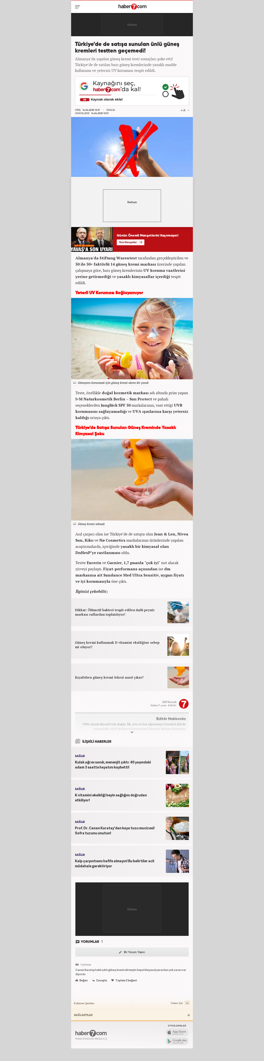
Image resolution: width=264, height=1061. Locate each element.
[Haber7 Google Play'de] (177, 1041)
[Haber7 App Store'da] (177, 1032)
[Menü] (78, 7)
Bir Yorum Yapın (134, 952)
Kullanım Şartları (84, 1003)
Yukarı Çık (177, 1003)
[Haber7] (132, 6)
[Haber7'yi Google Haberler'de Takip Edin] (132, 91)
